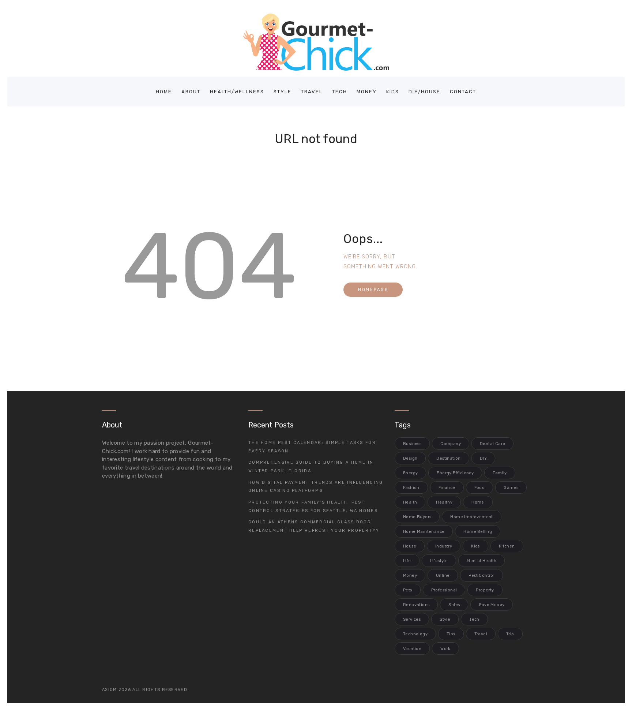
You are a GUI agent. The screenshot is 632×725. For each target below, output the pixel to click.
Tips (451, 634)
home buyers (417, 517)
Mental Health (481, 560)
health (410, 502)
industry (443, 546)
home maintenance (423, 531)
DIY (483, 458)
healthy (444, 502)
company (450, 443)
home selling (477, 531)
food (479, 487)
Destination (448, 458)
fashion (411, 487)
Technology (415, 634)
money (410, 575)
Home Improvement (471, 517)
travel (480, 634)
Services (412, 619)
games (511, 487)
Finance (447, 487)
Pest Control (481, 575)
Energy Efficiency (455, 473)
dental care (492, 443)
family (500, 473)
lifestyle (439, 560)
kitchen (507, 546)
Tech (474, 619)
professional (444, 590)
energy (410, 473)
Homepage (373, 289)
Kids (475, 546)
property (485, 590)
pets (407, 590)
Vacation (412, 648)
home (477, 502)
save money (491, 604)
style (445, 619)
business (412, 443)
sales (454, 604)
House (409, 546)
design (410, 458)
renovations (416, 604)
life (407, 560)
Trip (510, 634)
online (442, 575)
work (445, 648)
